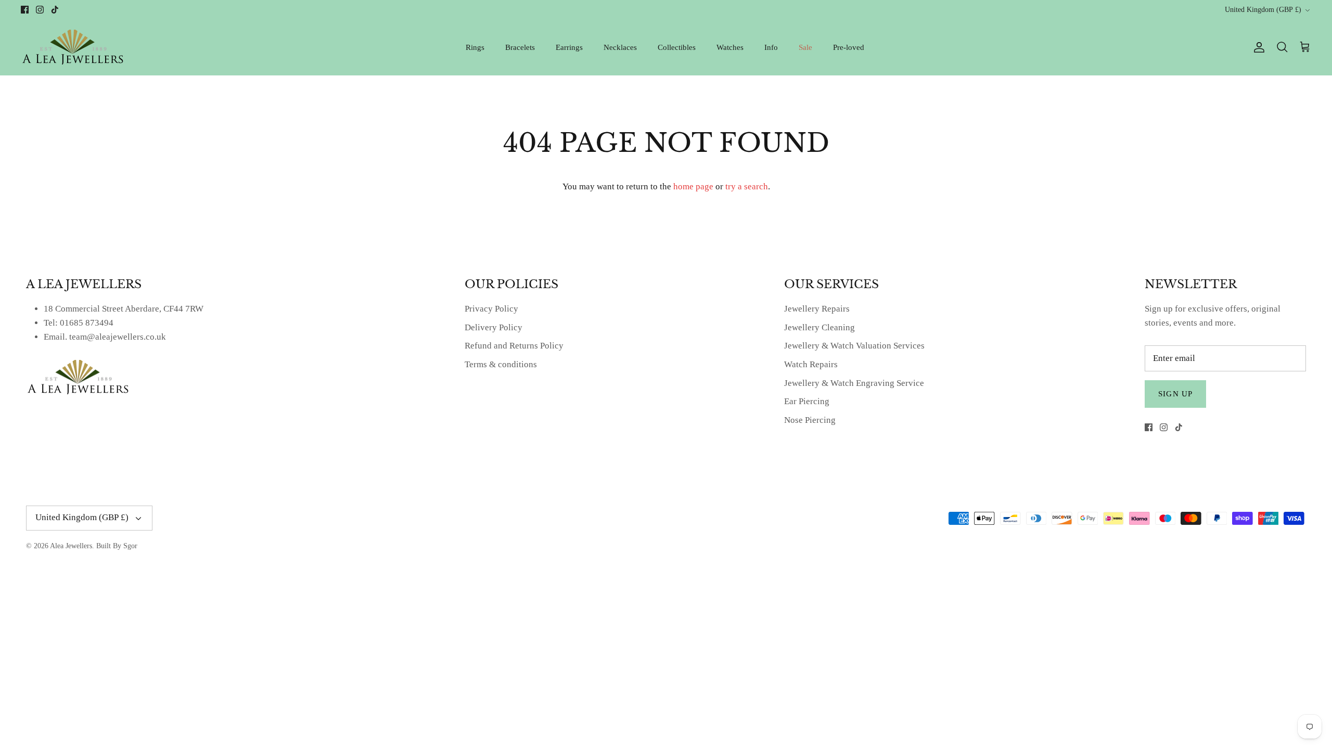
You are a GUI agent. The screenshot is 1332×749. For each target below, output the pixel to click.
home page (693, 186)
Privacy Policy (491, 309)
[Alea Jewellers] (73, 47)
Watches (730, 47)
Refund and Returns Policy (514, 346)
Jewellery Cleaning (819, 327)
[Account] (1257, 47)
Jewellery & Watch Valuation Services (854, 346)
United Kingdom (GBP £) (1263, 10)
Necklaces (620, 47)
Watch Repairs (811, 364)
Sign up (1175, 394)
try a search (746, 186)
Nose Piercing (810, 420)
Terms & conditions (501, 364)
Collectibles (677, 47)
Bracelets (520, 47)
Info (771, 47)
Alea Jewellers (71, 546)
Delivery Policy (493, 327)
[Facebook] (25, 10)
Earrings (569, 47)
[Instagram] (40, 10)
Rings (475, 47)
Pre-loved (848, 47)
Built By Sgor (116, 546)
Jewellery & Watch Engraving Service (854, 383)
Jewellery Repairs (817, 309)
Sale (805, 47)
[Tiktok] (55, 10)
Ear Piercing (806, 401)
